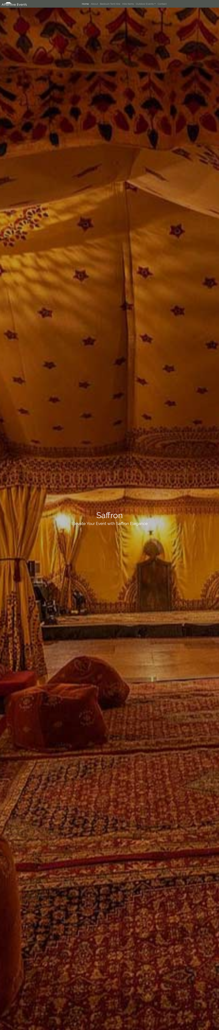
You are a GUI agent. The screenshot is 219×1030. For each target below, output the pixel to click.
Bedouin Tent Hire (110, 3)
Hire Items (128, 3)
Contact (162, 3)
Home (85, 3)
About (94, 3)
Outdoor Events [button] (145, 3)
